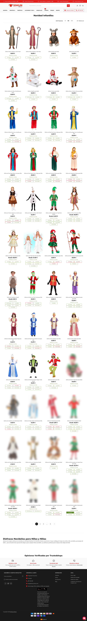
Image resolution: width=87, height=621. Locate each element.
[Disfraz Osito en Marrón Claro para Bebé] (74, 77)
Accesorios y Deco (29, 10)
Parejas (52, 10)
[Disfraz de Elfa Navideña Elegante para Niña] (53, 241)
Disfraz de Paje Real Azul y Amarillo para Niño (13, 133)
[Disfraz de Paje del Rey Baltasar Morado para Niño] (74, 283)
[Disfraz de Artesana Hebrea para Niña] (53, 159)
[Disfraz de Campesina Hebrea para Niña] (74, 159)
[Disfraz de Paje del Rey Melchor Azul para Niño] (33, 324)
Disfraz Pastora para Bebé (53, 91)
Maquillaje (39, 10)
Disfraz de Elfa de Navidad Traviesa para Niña (74, 506)
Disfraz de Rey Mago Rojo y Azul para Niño (13, 173)
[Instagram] (11, 583)
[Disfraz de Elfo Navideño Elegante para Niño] (74, 241)
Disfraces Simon (13, 611)
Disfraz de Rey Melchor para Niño (13, 379)
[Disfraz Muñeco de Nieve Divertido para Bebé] (13, 77)
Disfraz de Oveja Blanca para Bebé (33, 505)
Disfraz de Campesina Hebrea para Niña (74, 173)
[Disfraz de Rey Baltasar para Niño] (53, 324)
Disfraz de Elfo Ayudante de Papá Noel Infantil (54, 213)
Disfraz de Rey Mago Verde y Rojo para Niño (33, 173)
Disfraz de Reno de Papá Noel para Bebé (53, 462)
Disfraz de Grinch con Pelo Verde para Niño (33, 297)
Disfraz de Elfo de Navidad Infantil (74, 420)
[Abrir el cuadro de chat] (84, 618)
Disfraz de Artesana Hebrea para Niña (54, 173)
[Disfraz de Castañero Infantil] (13, 283)
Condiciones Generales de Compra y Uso (76, 582)
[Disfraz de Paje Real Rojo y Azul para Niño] (33, 118)
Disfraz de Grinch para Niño (53, 379)
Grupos (58, 10)
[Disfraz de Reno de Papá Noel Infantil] (33, 448)
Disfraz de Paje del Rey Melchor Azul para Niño (33, 339)
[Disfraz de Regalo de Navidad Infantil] (53, 283)
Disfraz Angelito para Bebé (33, 91)
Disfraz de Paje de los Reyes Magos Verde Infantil (33, 380)
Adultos (5, 10)
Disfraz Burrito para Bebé (53, 51)
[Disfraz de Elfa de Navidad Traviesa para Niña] (74, 491)
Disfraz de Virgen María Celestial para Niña (33, 420)
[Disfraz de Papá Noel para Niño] (53, 406)
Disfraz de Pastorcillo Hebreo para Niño (13, 462)
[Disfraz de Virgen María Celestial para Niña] (33, 406)
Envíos (56, 577)
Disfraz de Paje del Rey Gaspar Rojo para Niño (12, 339)
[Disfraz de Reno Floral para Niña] (74, 198)
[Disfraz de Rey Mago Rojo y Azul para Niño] (13, 159)
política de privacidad (13, 579)
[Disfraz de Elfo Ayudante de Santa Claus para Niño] (13, 491)
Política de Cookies (74, 579)
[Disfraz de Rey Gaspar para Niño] (74, 324)
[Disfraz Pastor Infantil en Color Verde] (13, 37)
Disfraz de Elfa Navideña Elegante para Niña (54, 255)
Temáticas (19, 10)
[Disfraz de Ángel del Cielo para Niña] (33, 241)
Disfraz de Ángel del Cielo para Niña (33, 255)
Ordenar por (81, 20)
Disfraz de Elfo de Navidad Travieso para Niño (53, 506)
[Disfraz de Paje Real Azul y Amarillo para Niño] (13, 118)
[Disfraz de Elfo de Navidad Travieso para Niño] (53, 491)
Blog (56, 581)
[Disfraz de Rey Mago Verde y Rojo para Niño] (33, 159)
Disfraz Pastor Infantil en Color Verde (13, 51)
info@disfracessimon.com (33, 583)
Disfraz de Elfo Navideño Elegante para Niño (74, 255)
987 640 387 (79, 565)
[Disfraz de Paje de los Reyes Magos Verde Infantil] (33, 365)
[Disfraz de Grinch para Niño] (53, 365)
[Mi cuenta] (77, 5)
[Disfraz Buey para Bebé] (74, 37)
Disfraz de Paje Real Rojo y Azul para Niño (33, 132)
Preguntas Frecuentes (32, 575)
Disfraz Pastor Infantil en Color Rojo (33, 51)
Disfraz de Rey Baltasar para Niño (54, 338)
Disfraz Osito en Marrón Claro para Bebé (74, 91)
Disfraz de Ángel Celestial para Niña (13, 255)
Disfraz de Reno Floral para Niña (74, 212)
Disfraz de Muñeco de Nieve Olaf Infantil (33, 212)
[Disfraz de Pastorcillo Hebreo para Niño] (13, 448)
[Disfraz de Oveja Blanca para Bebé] (33, 491)
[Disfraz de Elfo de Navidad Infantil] (74, 406)
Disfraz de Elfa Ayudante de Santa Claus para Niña (74, 463)
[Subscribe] (22, 576)
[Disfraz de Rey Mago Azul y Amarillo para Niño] (74, 118)
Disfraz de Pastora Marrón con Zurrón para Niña (13, 213)
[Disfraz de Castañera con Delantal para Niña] (13, 406)
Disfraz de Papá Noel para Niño (53, 420)
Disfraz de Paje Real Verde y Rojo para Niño (54, 132)
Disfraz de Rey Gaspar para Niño (74, 338)
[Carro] (82, 5)
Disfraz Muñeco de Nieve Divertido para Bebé (13, 92)
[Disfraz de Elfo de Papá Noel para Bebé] (74, 365)
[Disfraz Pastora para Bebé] (53, 77)
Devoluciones (58, 579)
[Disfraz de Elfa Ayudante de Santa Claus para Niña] (74, 448)
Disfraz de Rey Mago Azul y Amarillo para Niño (74, 133)
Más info (53, 566)
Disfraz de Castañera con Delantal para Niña (13, 420)
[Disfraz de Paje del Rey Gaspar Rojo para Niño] (13, 324)
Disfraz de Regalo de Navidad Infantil (53, 297)
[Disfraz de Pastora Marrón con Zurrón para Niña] (13, 198)
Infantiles (12, 10)
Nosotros (57, 575)
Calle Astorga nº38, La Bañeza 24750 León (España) (38, 586)
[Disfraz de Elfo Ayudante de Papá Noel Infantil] (53, 198)
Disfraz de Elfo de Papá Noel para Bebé (74, 379)
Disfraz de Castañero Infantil (13, 297)
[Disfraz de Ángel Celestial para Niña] (13, 241)
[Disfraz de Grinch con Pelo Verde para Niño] (33, 283)
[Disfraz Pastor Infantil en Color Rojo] (33, 37)
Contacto (30, 578)
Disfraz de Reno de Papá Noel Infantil (33, 462)
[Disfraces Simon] (15, 5)
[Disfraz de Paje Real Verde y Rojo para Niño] (53, 118)
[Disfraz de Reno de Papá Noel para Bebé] (53, 448)
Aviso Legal (73, 575)
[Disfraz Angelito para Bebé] (33, 77)
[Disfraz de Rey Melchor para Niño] (13, 365)
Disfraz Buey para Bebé (74, 51)
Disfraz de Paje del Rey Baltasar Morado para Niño (74, 298)
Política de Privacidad (75, 577)
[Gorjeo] (8, 583)
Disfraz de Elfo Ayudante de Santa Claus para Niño (13, 506)
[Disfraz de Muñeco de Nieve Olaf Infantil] (33, 198)
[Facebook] (5, 583)
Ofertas (46, 10)
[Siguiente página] (54, 524)
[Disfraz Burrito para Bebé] (53, 37)
